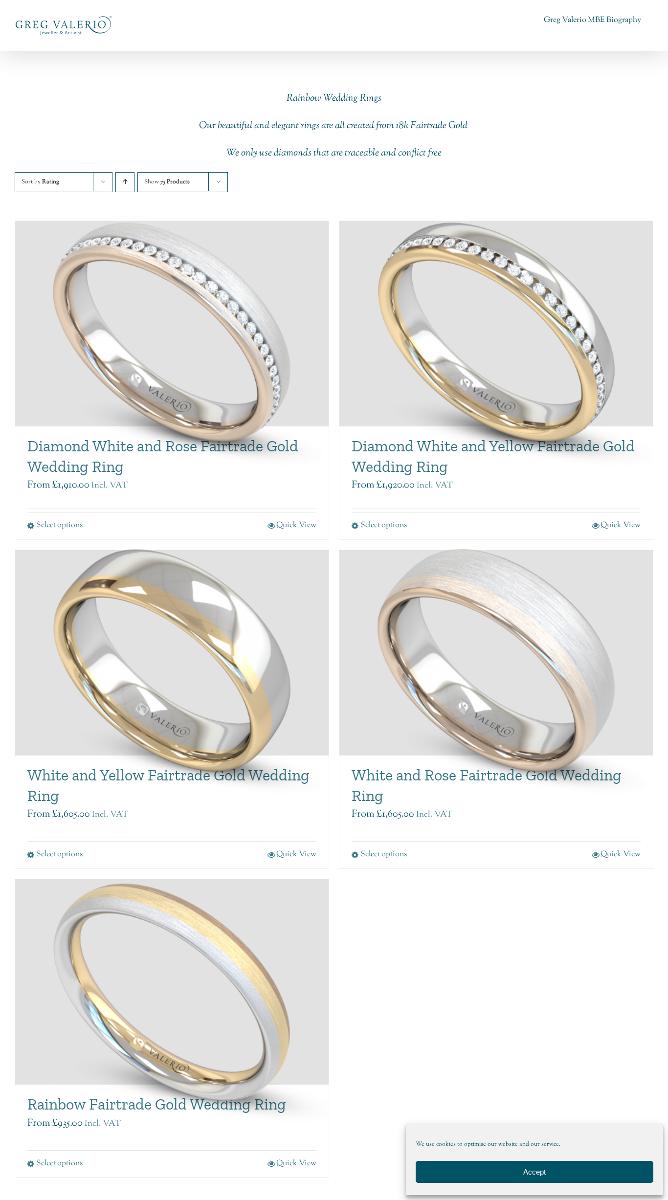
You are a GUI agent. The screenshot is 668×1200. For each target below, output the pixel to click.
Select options (383, 854)
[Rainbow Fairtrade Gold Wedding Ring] (172, 982)
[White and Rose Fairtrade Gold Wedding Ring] (496, 653)
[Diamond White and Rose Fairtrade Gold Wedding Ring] (172, 323)
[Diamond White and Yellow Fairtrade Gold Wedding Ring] (496, 323)
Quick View (621, 854)
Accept (534, 1172)
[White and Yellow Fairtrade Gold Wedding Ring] (172, 653)
